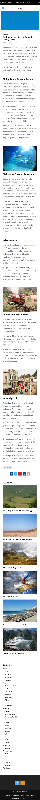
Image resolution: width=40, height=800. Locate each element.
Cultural (28, 2)
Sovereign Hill (8, 403)
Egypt (6, 671)
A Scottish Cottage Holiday (12, 568)
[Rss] (22, 783)
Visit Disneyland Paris (10, 596)
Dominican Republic (11, 717)
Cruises (22, 2)
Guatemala (8, 754)
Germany (8, 728)
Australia (5, 34)
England (7, 762)
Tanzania (8, 680)
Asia (4, 683)
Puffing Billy (7, 322)
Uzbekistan (8, 705)
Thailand (7, 703)
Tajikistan (8, 700)
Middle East (6, 745)
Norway (7, 737)
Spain (6, 740)
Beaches (9, 2)
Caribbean (6, 711)
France (7, 725)
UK (4, 759)
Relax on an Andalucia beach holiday (16, 625)
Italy (6, 734)
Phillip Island (25, 135)
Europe (5, 720)
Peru (6, 757)
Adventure (3, 2)
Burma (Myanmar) (10, 686)
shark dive (30, 225)
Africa (5, 669)
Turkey (7, 742)
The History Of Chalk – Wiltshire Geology (17, 511)
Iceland (7, 731)
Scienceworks (16, 251)
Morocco (8, 674)
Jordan (7, 748)
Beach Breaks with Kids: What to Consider (18, 539)
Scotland (8, 765)
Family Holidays (8, 467)
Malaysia (8, 694)
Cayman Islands (10, 714)
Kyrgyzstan (8, 691)
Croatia (7, 722)
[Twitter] (17, 783)
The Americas (7, 751)
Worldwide (6, 768)
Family (33, 2)
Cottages (16, 2)
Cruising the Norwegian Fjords (13, 653)
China (6, 688)
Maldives (8, 697)
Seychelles (8, 677)
